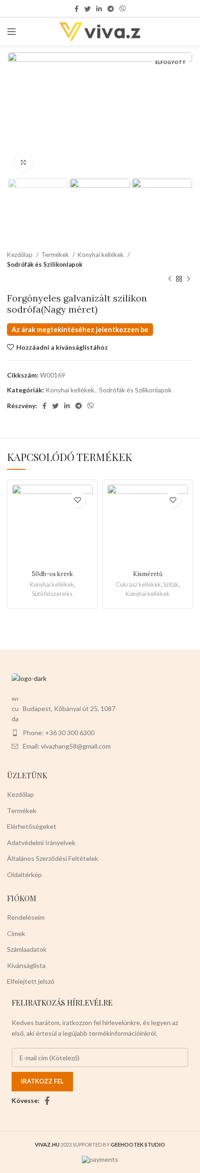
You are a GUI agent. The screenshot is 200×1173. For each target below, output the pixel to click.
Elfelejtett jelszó (30, 981)
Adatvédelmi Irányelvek (41, 842)
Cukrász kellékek (138, 584)
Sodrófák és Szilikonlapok (44, 264)
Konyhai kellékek (101, 254)
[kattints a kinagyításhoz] (23, 162)
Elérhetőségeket (31, 826)
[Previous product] (169, 278)
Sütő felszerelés (52, 593)
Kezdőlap (20, 254)
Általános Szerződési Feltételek (52, 858)
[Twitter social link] (87, 9)
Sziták (171, 584)
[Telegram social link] (111, 9)
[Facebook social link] (76, 9)
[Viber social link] (123, 9)
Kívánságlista (26, 965)
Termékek (55, 254)
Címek (16, 933)
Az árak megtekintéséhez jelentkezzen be (80, 329)
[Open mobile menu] (11, 31)
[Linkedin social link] (99, 9)
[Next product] (188, 278)
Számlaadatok (27, 949)
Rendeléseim (26, 917)
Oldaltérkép (24, 874)
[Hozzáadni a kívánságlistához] (77, 500)
